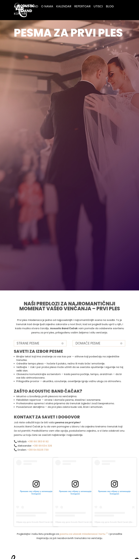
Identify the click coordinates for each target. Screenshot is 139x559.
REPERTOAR (82, 6)
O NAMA (47, 6)
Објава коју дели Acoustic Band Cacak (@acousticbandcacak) (43, 522)
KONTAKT (20, 14)
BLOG (110, 6)
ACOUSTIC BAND (26, 6)
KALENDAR (63, 6)
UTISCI (98, 6)
